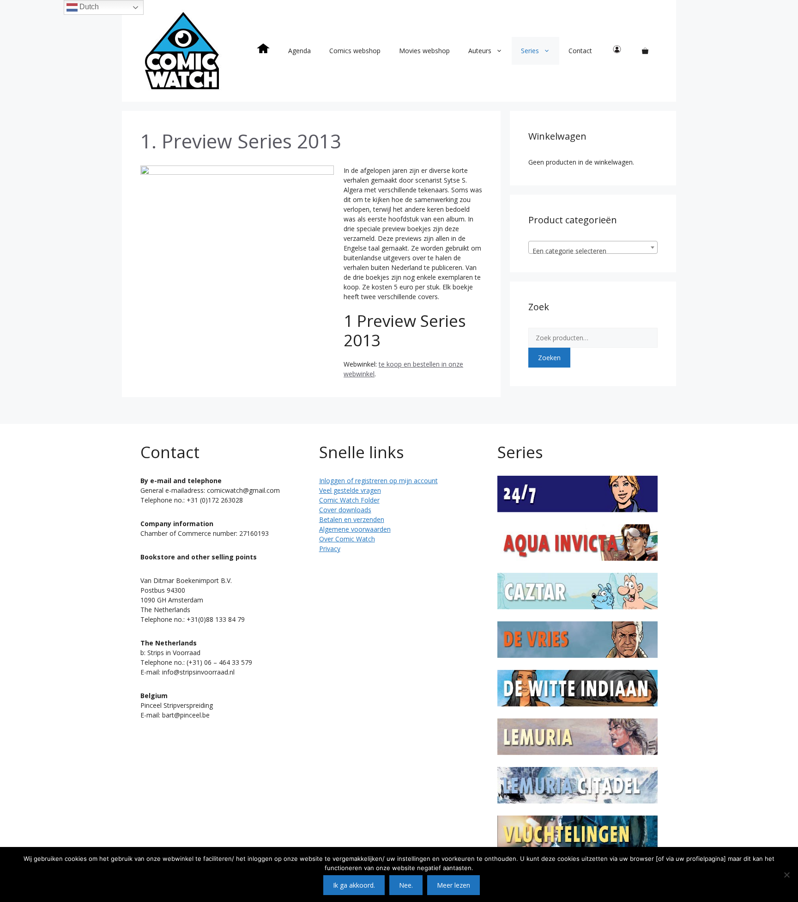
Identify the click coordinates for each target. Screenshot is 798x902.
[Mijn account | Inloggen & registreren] (617, 51)
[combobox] (593, 247)
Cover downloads (345, 509)
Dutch (88, 7)
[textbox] (593, 251)
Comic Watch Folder (349, 500)
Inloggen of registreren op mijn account (378, 480)
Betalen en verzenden (351, 519)
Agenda (299, 50)
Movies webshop (424, 50)
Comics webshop (355, 50)
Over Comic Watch (347, 538)
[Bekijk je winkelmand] (645, 51)
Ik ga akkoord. (354, 885)
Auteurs (479, 50)
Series (530, 50)
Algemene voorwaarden (355, 529)
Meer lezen (453, 885)
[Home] (263, 51)
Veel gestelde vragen (350, 490)
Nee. (406, 885)
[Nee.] (786, 874)
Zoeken (549, 357)
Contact (580, 50)
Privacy (329, 548)
